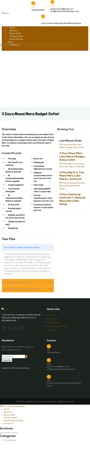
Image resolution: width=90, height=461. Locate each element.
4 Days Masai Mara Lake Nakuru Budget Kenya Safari (72, 156)
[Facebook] (10, 328)
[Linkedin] (21, 328)
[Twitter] (4, 328)
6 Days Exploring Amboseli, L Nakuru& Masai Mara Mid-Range (72, 199)
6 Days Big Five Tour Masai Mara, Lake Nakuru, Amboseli (71, 175)
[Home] (5, 13)
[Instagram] (15, 328)
